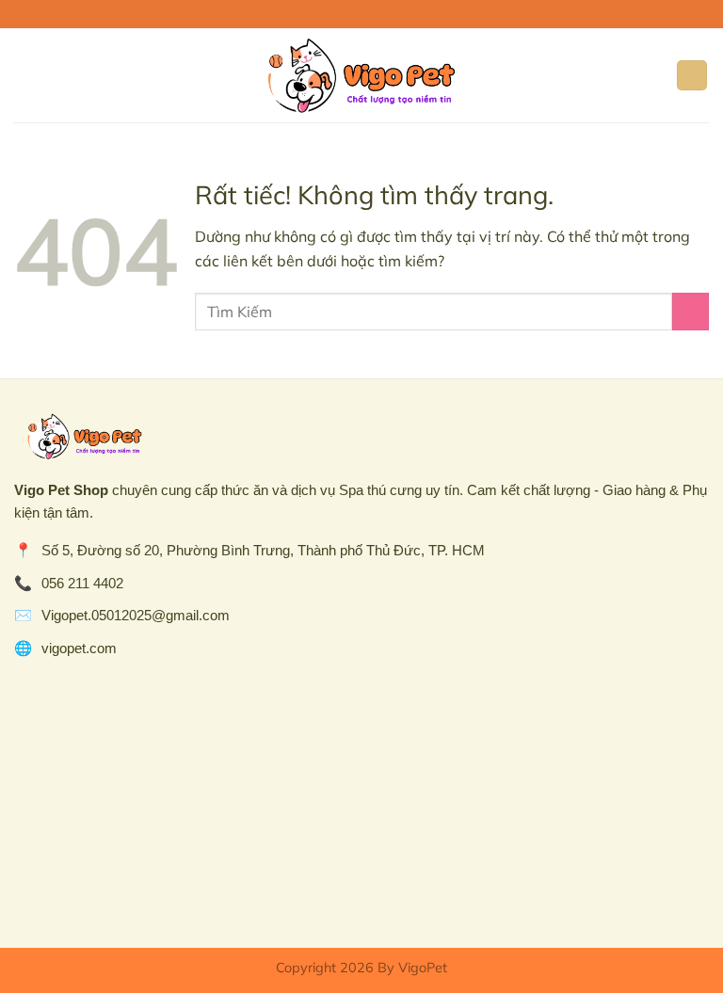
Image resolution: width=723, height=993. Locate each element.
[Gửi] (690, 311)
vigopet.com (79, 648)
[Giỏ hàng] (692, 75)
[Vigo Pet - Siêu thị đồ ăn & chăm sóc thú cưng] (361, 75)
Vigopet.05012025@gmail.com (135, 615)
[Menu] (25, 75)
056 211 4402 (82, 583)
